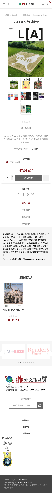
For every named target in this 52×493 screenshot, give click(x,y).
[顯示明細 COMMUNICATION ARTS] (13, 295)
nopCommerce (20, 480)
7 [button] (29, 362)
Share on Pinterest (28, 194)
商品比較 (28, 128)
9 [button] (33, 362)
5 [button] (25, 362)
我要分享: (26, 189)
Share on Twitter (19, 194)
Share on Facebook (24, 194)
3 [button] (20, 362)
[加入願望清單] (46, 178)
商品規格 (26, 158)
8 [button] (31, 362)
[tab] (26, 203)
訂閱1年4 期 (15, 162)
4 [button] (23, 362)
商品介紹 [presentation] (26, 203)
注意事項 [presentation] (26, 210)
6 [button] (27, 362)
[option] (13, 351)
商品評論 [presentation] (26, 217)
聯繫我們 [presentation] (26, 223)
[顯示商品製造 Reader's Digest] (38, 351)
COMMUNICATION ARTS (13, 310)
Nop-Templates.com (23, 482)
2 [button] (18, 362)
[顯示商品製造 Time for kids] (13, 351)
